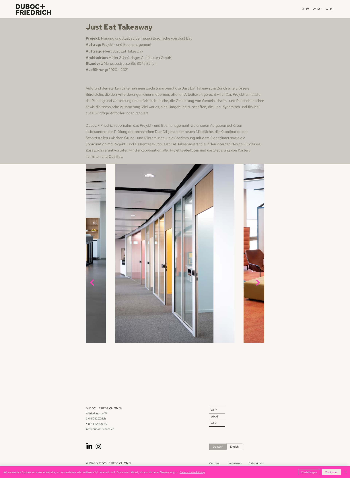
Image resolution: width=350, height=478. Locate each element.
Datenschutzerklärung (192, 472)
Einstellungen (309, 472)
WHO (214, 423)
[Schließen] (345, 472)
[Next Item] (258, 282)
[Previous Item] (92, 282)
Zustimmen (331, 472)
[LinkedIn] (89, 446)
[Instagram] (98, 446)
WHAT (214, 416)
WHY (214, 410)
